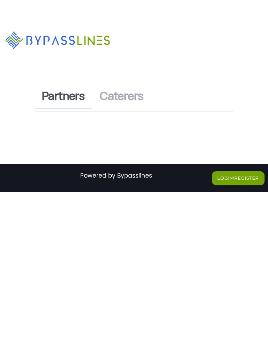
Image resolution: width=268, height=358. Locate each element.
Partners (63, 95)
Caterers (121, 95)
